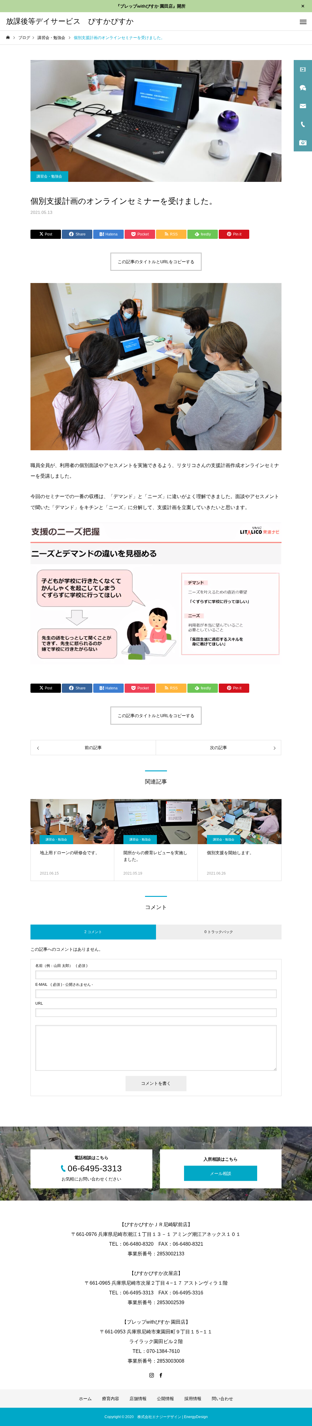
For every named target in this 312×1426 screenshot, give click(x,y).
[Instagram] (151, 1375)
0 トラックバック (218, 932)
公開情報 (165, 1398)
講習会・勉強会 (49, 176)
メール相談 (220, 1173)
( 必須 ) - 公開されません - (64, 984)
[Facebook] (161, 1375)
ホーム (85, 1398)
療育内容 (110, 1398)
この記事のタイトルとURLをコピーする (156, 261)
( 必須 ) (61, 966)
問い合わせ (222, 1398)
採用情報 (192, 1398)
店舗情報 (138, 1398)
